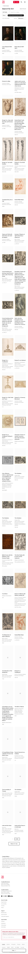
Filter (13, 950)
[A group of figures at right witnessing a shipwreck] (20, 221)
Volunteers (3, 923)
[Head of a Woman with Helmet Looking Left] (20, 580)
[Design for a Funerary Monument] (20, 384)
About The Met (4, 900)
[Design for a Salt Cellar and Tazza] (7, 384)
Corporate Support (5, 916)
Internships (3, 927)
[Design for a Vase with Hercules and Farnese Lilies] (7, 107)
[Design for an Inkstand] (20, 347)
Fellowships (3, 925)
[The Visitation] (20, 460)
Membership (3, 912)
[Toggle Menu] (25, 2)
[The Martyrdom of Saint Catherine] (7, 622)
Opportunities (4, 919)
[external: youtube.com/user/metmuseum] (10, 896)
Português (13, 944)
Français (18, 944)
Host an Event (4, 914)
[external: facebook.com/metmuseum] (1, 896)
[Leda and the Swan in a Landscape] (20, 812)
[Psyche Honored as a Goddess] (20, 739)
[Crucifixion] (7, 580)
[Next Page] (18, 839)
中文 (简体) (17, 947)
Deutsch (3, 947)
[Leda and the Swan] (7, 812)
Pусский (22, 947)
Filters (4, 15)
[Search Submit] (24, 12)
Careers (3, 921)
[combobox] (16, 12)
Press (2, 907)
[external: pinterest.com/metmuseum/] (5, 896)
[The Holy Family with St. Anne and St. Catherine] (20, 542)
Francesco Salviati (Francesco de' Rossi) (15, 15)
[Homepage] (3, 2)
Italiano (23, 944)
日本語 (8, 947)
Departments (4, 902)
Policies (2, 905)
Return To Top (14, 843)
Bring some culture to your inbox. (10, 931)
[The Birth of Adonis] (20, 693)
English (3, 944)
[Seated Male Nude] (20, 186)
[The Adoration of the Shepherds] (7, 657)
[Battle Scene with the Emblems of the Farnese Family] (7, 542)
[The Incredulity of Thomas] (7, 776)
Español (8, 944)
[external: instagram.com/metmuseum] (6, 896)
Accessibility (3, 903)
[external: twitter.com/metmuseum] (3, 896)
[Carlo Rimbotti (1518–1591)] (7, 33)
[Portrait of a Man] (7, 68)
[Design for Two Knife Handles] (7, 149)
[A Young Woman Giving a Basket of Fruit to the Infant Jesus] (7, 739)
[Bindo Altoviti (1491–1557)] (20, 33)
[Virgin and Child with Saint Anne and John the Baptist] (7, 221)
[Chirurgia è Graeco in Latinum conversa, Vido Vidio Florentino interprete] (20, 421)
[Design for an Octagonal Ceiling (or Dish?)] (7, 421)
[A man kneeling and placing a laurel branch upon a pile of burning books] (7, 258)
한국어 (12, 947)
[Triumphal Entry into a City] (7, 186)
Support (2, 910)
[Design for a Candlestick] (7, 347)
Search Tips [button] (22, 8)
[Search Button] (21, 2)
